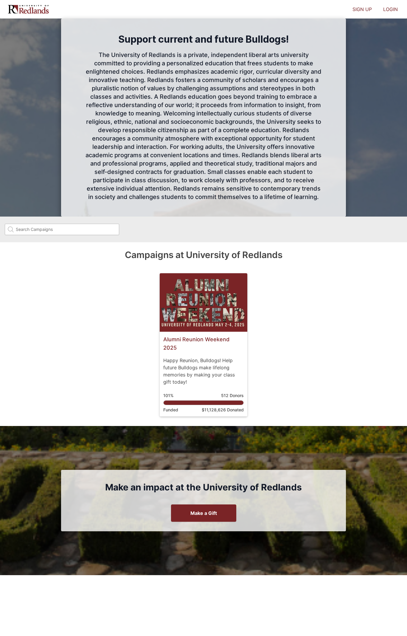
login (390, 9)
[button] (203, 344)
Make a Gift (203, 513)
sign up (362, 9)
